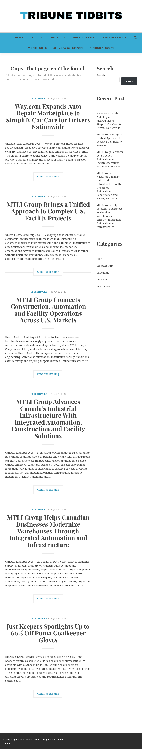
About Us (36, 37)
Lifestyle (102, 279)
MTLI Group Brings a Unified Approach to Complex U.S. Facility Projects (48, 211)
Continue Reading (48, 176)
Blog (99, 258)
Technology (104, 286)
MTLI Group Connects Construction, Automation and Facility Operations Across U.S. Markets (48, 309)
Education (103, 272)
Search (101, 75)
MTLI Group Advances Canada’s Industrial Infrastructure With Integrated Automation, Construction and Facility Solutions (48, 418)
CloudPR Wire (38, 98)
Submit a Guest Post (68, 48)
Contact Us (57, 37)
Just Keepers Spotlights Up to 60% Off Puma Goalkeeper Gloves (48, 633)
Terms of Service (113, 37)
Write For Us (37, 48)
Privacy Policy (83, 37)
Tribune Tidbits (31, 739)
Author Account (102, 48)
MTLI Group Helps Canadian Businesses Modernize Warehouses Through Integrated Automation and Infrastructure (48, 531)
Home (19, 37)
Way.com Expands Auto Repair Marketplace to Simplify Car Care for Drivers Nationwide (48, 116)
